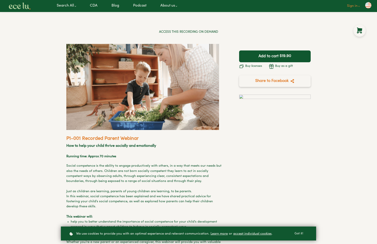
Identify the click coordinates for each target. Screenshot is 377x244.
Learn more (219, 233)
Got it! (299, 233)
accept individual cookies (252, 233)
